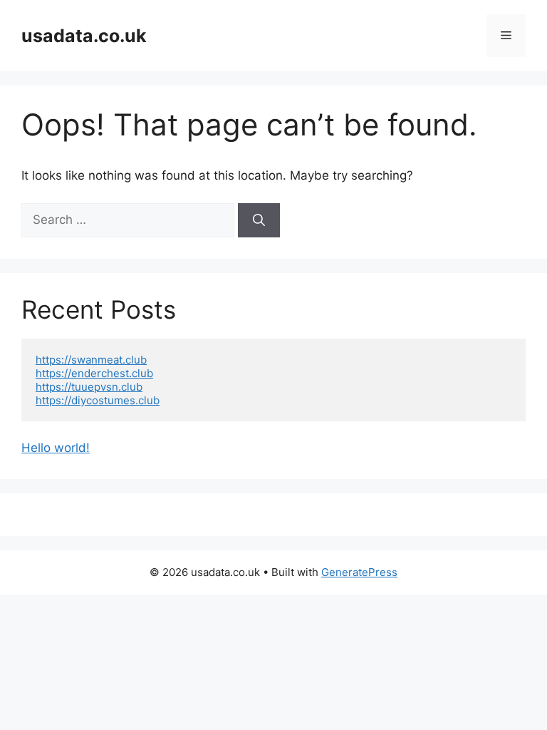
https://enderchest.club (94, 373)
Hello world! (55, 448)
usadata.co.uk (84, 35)
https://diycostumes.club (98, 400)
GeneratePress (359, 572)
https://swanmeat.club (91, 359)
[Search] (259, 220)
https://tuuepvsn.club (89, 387)
